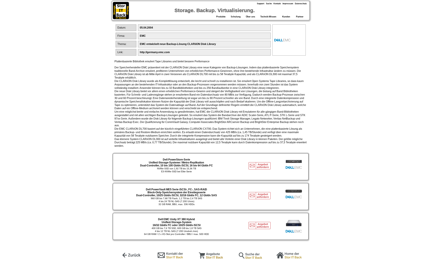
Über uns (250, 16)
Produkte (220, 16)
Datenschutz (301, 3)
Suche (269, 3)
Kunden (286, 16)
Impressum (288, 3)
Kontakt (277, 3)
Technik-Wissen (268, 16)
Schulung (236, 16)
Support (260, 3)
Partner (300, 16)
